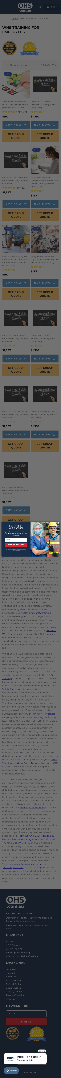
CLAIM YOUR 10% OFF (16, 545)
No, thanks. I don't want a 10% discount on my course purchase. (16, 550)
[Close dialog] (58, 523)
